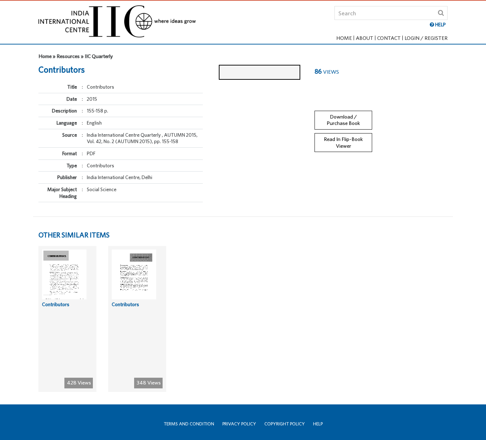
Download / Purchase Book (343, 120)
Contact (389, 38)
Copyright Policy (284, 423)
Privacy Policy (239, 423)
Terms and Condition (189, 423)
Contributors (55, 304)
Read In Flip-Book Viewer (343, 142)
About (364, 38)
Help (318, 423)
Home (344, 38)
